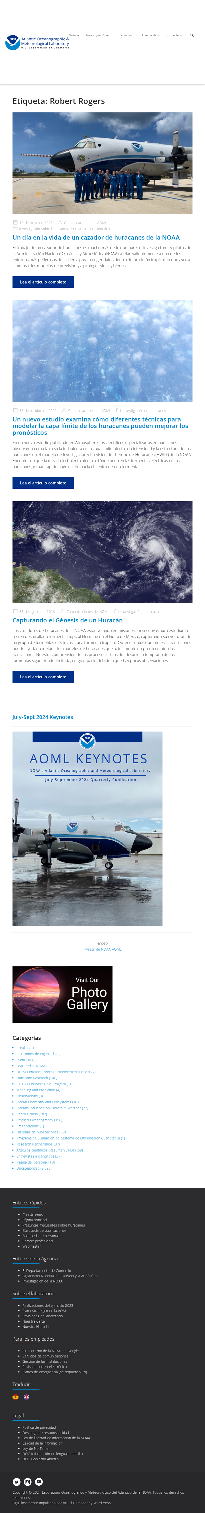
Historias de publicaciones (37, 1132)
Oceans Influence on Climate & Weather (48, 1108)
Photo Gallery (27, 1114)
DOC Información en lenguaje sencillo (52, 1453)
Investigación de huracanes (144, 410)
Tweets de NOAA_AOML (102, 949)
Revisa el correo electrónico (44, 1366)
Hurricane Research (32, 1077)
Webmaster (31, 1246)
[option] (27, 1397)
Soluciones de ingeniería (36, 1053)
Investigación (29, 228)
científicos (104, 228)
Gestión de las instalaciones (44, 1361)
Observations (27, 1096)
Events (21, 1059)
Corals (21, 1047)
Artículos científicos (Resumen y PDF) (46, 1150)
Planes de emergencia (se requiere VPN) (54, 1372)
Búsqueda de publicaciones (44, 1230)
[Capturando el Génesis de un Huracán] (102, 552)
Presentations (27, 1126)
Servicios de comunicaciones (45, 1356)
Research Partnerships (34, 1144)
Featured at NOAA (31, 1065)
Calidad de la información (42, 1443)
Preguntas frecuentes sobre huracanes (53, 1225)
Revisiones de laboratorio (42, 1316)
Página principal (34, 1219)
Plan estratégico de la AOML (45, 1310)
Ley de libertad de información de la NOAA (56, 1437)
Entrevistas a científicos (35, 1156)
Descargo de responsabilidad (45, 1432)
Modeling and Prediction (35, 1090)
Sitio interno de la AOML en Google (50, 1350)
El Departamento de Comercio (46, 1270)
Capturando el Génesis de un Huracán (67, 620)
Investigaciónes (98, 35)
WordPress (102, 1502)
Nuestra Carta (33, 1321)
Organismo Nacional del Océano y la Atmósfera (60, 1275)
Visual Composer (76, 1502)
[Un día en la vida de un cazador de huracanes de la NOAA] (102, 163)
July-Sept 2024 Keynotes (42, 717)
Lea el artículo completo (43, 282)
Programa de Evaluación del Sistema (45, 1138)
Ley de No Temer (36, 1448)
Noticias (75, 35)
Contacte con (175, 35)
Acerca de (149, 35)
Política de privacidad (39, 1427)
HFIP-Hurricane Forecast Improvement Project (53, 1071)
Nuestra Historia (35, 1326)
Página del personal (32, 1162)
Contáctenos (32, 1214)
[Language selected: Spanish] (23, 1397)
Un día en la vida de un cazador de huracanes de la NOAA (96, 237)
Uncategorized (28, 1168)
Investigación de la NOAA (42, 1281)
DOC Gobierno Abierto (40, 1459)
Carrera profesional (37, 1241)
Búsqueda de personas (41, 1235)
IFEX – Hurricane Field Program (41, 1084)
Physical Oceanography (34, 1120)
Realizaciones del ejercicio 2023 (47, 1305)
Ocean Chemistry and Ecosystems (43, 1102)
